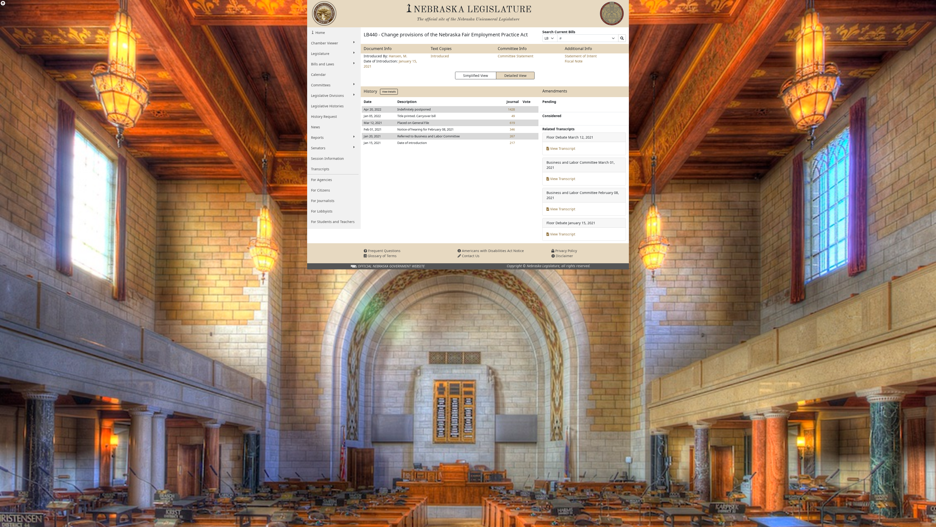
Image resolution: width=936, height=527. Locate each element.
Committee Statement (515, 56)
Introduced (440, 56)
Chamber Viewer (324, 43)
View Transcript (562, 148)
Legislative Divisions (327, 95)
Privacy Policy (565, 250)
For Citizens (320, 190)
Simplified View (475, 75)
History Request (324, 116)
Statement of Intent (581, 56)
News (315, 127)
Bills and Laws (322, 64)
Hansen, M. (398, 56)
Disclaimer (564, 255)
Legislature (320, 53)
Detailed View (515, 75)
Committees (321, 85)
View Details (389, 91)
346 (512, 129)
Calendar (318, 74)
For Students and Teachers (333, 221)
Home (319, 32)
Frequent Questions (383, 250)
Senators (318, 148)
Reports (317, 137)
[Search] (622, 38)
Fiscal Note (574, 61)
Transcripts (320, 169)
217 (512, 143)
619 (512, 123)
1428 (511, 109)
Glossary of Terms (382, 255)
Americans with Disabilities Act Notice (492, 250)
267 (512, 136)
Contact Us (470, 255)
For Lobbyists (321, 211)
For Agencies (321, 179)
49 (513, 116)
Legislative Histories (327, 106)
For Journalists (322, 200)
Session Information (327, 158)
